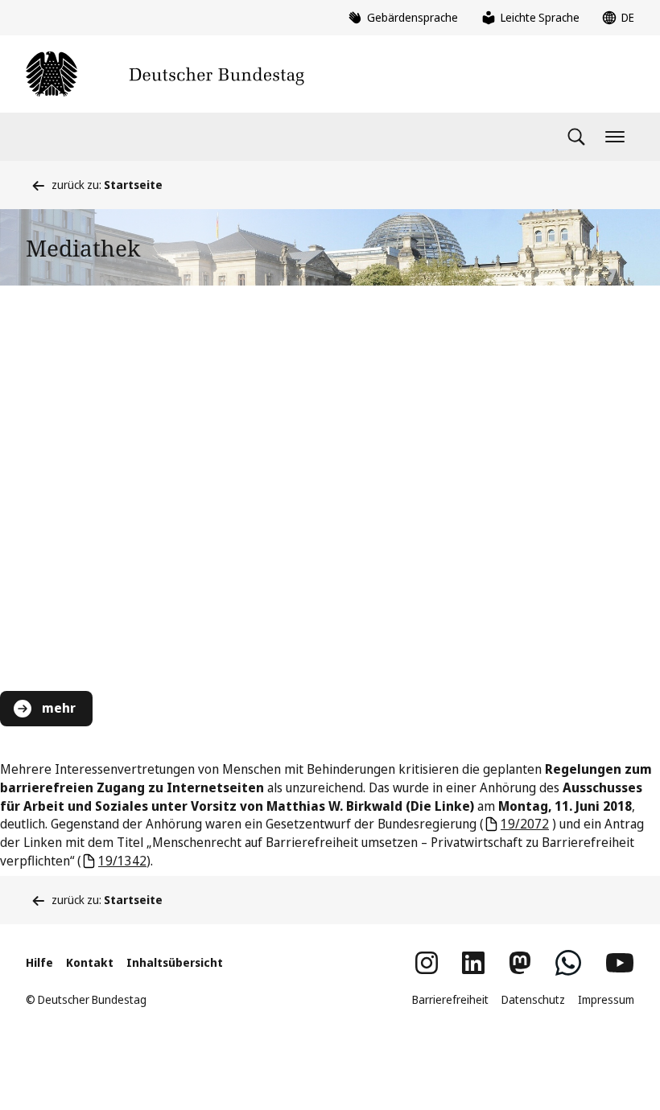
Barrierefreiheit (450, 999)
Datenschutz (533, 999)
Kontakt (89, 962)
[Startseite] (165, 74)
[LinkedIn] (473, 963)
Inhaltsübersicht (174, 962)
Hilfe (39, 962)
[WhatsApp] (568, 963)
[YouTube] (619, 963)
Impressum (606, 999)
